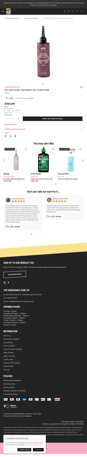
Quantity (8, 115)
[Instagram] (4, 282)
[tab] (14, 184)
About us (7, 336)
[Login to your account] (64, 11)
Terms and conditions (12, 380)
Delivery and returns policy (14, 391)
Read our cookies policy (33, 445)
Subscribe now (14, 274)
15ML (9, 110)
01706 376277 (11, 298)
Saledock (28, 416)
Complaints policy (10, 394)
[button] (3, 11)
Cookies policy (9, 384)
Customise (38, 449)
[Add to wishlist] (26, 149)
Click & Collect (9, 346)
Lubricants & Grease (31, 18)
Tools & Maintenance (12, 18)
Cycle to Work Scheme (12, 349)
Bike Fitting (8, 353)
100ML (18, 110)
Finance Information (11, 363)
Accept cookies (24, 449)
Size (6, 107)
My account (8, 342)
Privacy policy (9, 387)
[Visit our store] (69, 11)
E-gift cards (8, 359)
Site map (37, 414)
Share (7, 133)
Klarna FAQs (8, 366)
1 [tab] (43, 84)
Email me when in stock (52, 119)
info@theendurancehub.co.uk (21, 301)
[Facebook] (8, 282)
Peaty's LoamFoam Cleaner (68, 179)
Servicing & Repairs (11, 339)
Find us (6, 370)
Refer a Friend (9, 356)
